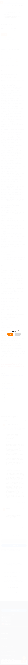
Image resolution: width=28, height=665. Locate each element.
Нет (18, 334)
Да (10, 334)
